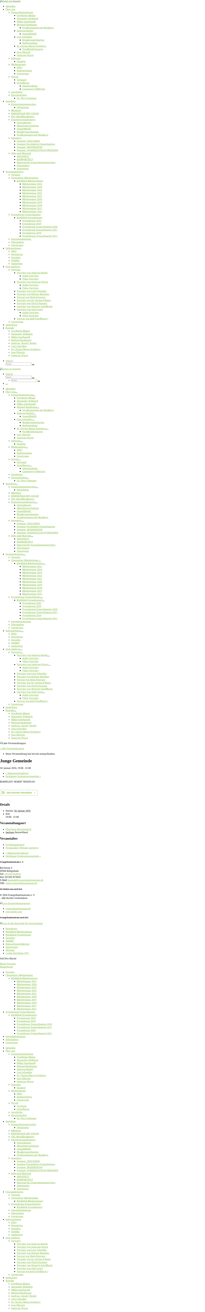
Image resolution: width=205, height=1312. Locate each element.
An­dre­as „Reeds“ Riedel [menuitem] (23, 1296)
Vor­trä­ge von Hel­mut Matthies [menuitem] (33, 1253)
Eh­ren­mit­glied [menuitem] (19, 1115)
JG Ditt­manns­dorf (15, 844)
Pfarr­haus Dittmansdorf (18, 829)
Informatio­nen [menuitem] (13, 1219)
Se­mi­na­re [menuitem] (16, 1158)
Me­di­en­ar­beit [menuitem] (18, 1090)
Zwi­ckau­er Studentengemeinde (23, 776)
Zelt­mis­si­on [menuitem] (23, 1127)
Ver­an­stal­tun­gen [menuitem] (14, 1191)
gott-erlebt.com (14, 911)
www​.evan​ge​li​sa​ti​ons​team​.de (21, 883)
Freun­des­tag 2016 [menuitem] (26, 1030)
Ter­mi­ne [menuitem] (10, 972)
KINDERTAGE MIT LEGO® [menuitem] (25, 1133)
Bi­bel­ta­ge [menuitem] (16, 1130)
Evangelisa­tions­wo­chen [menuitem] (23, 1124)
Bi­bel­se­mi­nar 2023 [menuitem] (27, 987)
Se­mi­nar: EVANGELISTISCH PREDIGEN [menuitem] (37, 1170)
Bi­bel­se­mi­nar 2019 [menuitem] (27, 999)
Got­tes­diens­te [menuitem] (24, 1142)
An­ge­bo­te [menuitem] (11, 1121)
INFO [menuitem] (19, 1093)
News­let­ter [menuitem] (17, 1225)
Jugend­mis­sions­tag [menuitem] (16, 1036)
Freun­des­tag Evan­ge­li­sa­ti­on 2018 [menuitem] (34, 1024)
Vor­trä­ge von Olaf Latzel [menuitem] (30, 1268)
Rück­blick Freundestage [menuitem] (24, 1015)
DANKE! (10, 940)
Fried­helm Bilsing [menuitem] (26, 1057)
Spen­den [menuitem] (15, 1228)
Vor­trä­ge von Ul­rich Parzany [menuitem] (32, 1262)
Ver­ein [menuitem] (14, 1103)
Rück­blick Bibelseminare (19, 931)
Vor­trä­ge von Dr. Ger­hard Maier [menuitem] (34, 1259)
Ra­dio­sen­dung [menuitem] (24, 1096)
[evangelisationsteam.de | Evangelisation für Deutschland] (10, 1)
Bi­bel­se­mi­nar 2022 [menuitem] (27, 990)
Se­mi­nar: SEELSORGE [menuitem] (28, 1161)
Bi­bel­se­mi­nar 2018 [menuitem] (27, 1002)
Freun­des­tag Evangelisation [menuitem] (20, 1011)
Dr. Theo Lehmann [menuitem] (26, 1118)
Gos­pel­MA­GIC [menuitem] (24, 1148)
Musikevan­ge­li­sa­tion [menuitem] (28, 1152)
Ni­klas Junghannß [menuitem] (26, 1063)
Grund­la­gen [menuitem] (23, 1109)
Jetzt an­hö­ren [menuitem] (13, 1237)
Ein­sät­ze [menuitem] (21, 1087)
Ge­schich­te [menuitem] (17, 1112)
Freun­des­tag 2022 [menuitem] (26, 1018)
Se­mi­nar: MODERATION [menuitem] (29, 1167)
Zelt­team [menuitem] (16, 1084)
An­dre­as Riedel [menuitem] (25, 1069)
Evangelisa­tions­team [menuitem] (22, 1054)
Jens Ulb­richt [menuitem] (24, 1078)
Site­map (10, 950)
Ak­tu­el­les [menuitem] (10, 1047)
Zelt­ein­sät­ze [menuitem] (12, 1039)
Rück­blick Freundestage (18, 934)
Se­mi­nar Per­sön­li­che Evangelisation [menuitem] (36, 1164)
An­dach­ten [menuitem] (17, 1234)
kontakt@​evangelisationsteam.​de (25, 880)
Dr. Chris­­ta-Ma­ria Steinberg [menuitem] (31, 1075)
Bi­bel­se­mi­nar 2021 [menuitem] (27, 993)
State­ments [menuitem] (23, 1188)
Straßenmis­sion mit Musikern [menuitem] (32, 1155)
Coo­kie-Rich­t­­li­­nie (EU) (17, 953)
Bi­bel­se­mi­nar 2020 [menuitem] (27, 996)
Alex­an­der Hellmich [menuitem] (27, 1060)
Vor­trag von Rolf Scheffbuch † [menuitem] (32, 1271)
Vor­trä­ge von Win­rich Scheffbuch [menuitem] (34, 1265)
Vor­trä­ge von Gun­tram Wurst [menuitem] (32, 1247)
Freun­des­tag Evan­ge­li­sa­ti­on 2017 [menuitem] (34, 1027)
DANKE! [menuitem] (15, 1231)
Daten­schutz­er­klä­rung (18, 944)
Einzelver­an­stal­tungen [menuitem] (23, 1139)
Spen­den (10, 937)
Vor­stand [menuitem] (21, 1106)
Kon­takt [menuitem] (10, 1280)
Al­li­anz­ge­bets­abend (17, 773)
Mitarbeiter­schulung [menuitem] (28, 1145)
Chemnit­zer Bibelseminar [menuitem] (19, 975)
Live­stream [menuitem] (12, 1042)
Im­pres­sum (12, 947)
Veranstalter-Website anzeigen (22, 847)
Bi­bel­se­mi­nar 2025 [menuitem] (27, 981)
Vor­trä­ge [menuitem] (16, 1240)
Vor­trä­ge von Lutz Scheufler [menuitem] (32, 1250)
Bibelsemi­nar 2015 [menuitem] (27, 1008)
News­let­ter (11, 928)
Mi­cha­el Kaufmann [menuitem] (27, 1066)
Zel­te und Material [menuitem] (21, 1173)
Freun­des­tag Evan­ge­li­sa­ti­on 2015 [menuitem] (34, 1033)
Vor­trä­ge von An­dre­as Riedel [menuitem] (32, 1243)
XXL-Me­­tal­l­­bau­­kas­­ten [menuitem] (22, 1136)
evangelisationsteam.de (18, 908)
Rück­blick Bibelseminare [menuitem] (24, 978)
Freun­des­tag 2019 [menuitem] (26, 1021)
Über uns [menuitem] (10, 1050)
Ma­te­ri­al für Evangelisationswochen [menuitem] (36, 1182)
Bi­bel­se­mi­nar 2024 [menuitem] (27, 984)
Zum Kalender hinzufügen (19, 792)
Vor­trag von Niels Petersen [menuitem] (31, 1256)
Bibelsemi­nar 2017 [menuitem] (27, 1005)
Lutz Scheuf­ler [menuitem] (24, 1072)
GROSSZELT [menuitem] (23, 1176)
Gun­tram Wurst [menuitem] (25, 1081)
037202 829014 (13, 874)
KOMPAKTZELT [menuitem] (25, 1179)
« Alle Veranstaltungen (12, 748)
